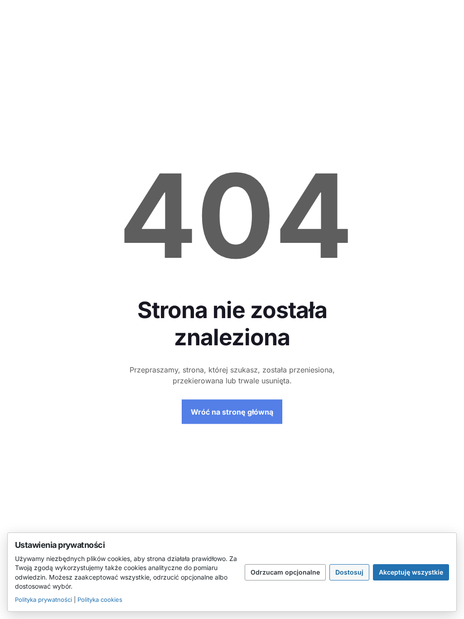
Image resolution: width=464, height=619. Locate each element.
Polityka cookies (99, 599)
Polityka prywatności (43, 599)
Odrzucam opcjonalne (285, 572)
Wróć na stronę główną (232, 411)
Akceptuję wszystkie (411, 572)
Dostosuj (349, 572)
